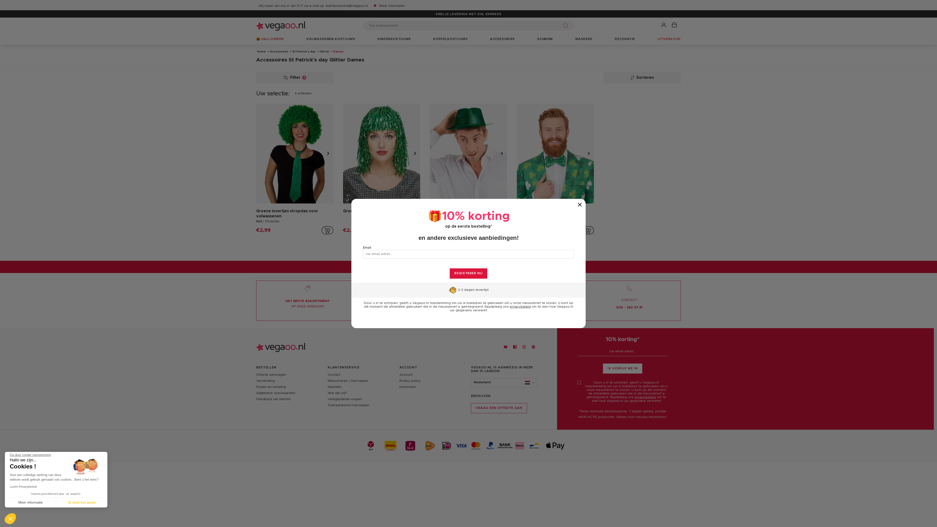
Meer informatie (30, 502)
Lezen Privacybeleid (23, 486)
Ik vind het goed (81, 502)
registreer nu (468, 273)
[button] (10, 519)
